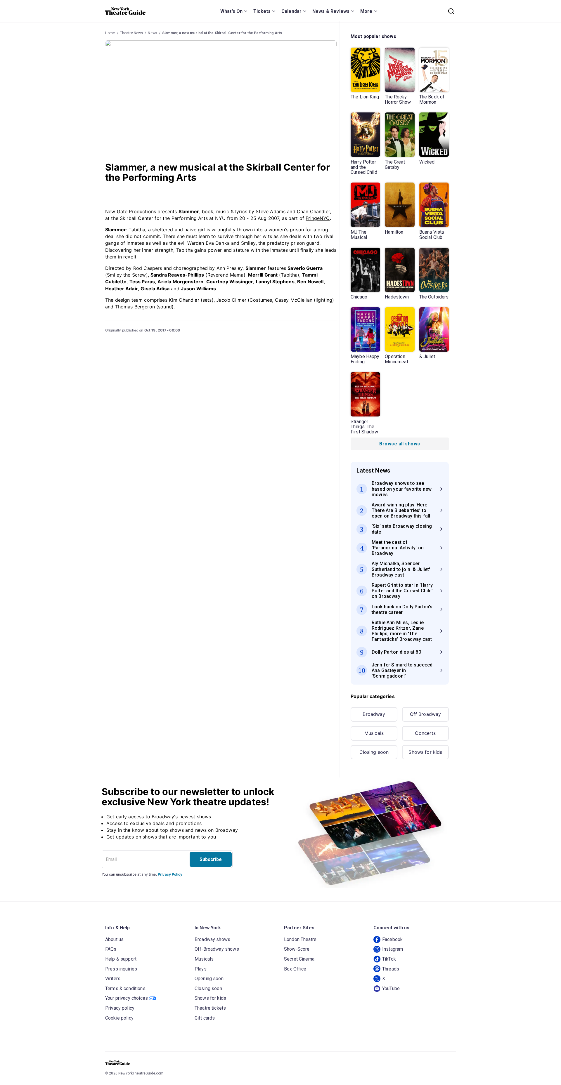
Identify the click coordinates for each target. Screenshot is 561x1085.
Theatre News (131, 33)
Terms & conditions (125, 988)
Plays (201, 969)
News (152, 33)
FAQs (111, 949)
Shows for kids (425, 752)
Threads (390, 969)
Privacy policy (119, 1008)
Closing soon (374, 752)
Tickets (262, 11)
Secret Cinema (299, 959)
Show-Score (297, 949)
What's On (231, 11)
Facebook (392, 939)
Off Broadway (425, 714)
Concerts (425, 733)
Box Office (295, 969)
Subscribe (211, 859)
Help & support (120, 959)
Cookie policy (119, 1018)
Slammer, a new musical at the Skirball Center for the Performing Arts (222, 33)
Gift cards (205, 1018)
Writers (112, 978)
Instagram (392, 949)
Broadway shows (212, 939)
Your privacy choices (126, 998)
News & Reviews (330, 11)
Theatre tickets (210, 1008)
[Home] (125, 11)
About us (114, 939)
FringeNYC (318, 218)
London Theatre (300, 939)
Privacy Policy (170, 874)
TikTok (389, 959)
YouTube (391, 988)
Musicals (374, 733)
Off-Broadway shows (217, 949)
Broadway (374, 714)
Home (110, 33)
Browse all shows (399, 444)
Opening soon (209, 978)
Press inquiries (121, 969)
